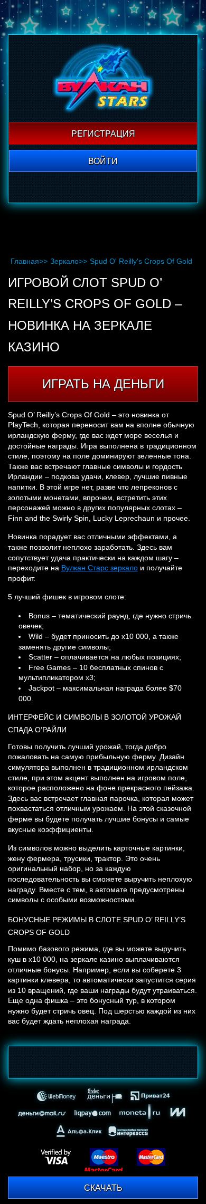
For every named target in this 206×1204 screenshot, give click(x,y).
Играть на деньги (103, 384)
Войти (103, 161)
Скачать (103, 1187)
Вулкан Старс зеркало (99, 567)
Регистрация (103, 133)
